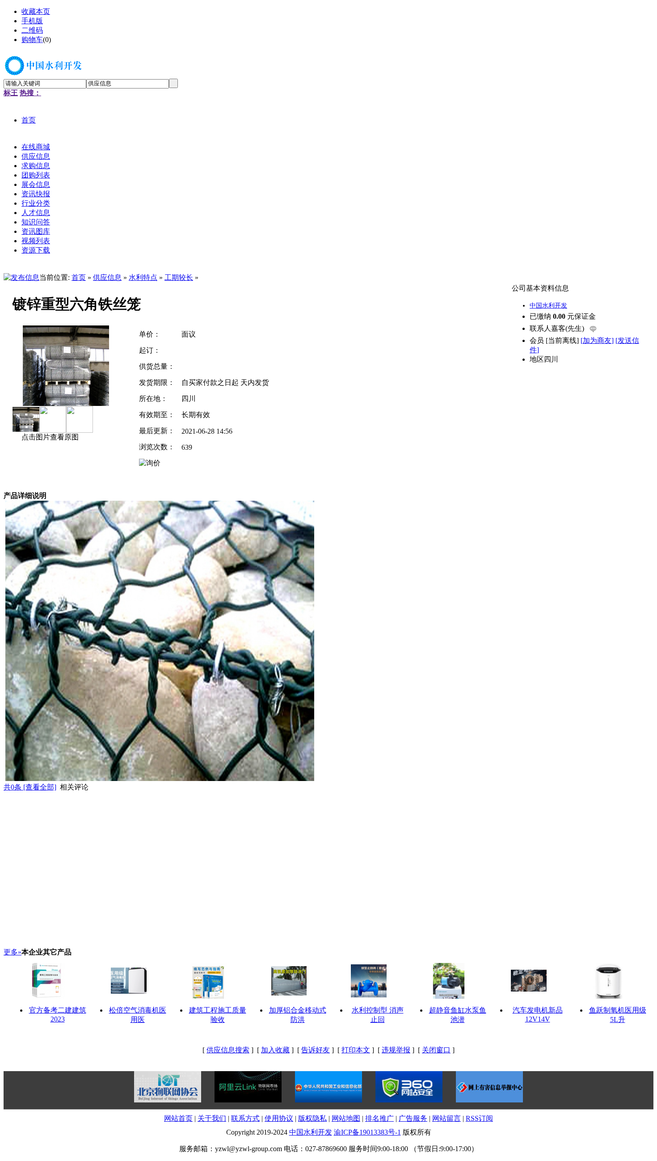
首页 (79, 277)
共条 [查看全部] (30, 787)
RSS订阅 (479, 1118)
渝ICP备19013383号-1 (367, 1132)
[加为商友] (597, 340)
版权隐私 (312, 1118)
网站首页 (178, 1118)
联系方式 (245, 1118)
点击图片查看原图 (49, 437)
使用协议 (279, 1118)
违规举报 (396, 1050)
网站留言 (446, 1118)
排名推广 (379, 1118)
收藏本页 (35, 11)
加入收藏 (275, 1050)
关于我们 (212, 1118)
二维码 (32, 30)
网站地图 (346, 1118)
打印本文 (355, 1050)
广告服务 (413, 1118)
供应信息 (107, 277)
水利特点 (143, 277)
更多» (12, 952)
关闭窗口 (436, 1050)
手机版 (32, 21)
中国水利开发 (548, 305)
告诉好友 (315, 1050)
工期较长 (178, 277)
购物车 (32, 39)
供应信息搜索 (227, 1050)
